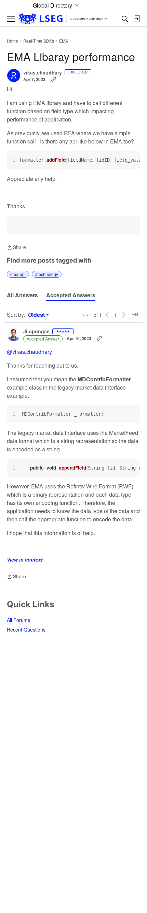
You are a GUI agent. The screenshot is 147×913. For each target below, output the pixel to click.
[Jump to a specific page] (134, 314)
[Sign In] (137, 18)
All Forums (18, 619)
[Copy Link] (54, 79)
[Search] (125, 18)
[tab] (22, 295)
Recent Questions (26, 629)
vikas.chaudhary (42, 73)
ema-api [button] (18, 274)
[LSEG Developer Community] (63, 19)
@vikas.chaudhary (29, 352)
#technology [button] (46, 274)
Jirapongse (36, 331)
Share (16, 248)
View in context (25, 559)
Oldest (37, 315)
